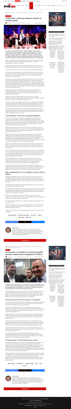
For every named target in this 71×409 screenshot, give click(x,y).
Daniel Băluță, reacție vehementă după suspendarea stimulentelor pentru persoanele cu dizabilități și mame (42, 1)
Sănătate (38, 5)
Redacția (28, 403)
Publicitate (35, 405)
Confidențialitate (40, 405)
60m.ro (32, 402)
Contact (31, 405)
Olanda (40, 215)
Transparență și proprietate (34, 403)
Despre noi (24, 403)
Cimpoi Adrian (15, 227)
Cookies (45, 405)
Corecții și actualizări (48, 403)
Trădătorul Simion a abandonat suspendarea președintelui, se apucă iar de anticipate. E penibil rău (52, 54)
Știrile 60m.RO (12, 12)
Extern (31, 5)
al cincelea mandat (12, 215)
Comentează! (25, 240)
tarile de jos (21, 217)
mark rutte (34, 215)
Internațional (18, 12)
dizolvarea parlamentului (24, 215)
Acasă (7, 12)
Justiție (22, 5)
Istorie (46, 5)
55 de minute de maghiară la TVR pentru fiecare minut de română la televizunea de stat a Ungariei (57, 35)
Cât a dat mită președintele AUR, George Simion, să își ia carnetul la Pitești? (57, 39)
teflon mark (28, 217)
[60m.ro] (9, 5)
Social (35, 5)
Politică (18, 5)
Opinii (43, 5)
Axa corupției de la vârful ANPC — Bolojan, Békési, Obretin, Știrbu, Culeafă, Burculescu (52, 65)
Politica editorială (42, 403)
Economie (27, 5)
